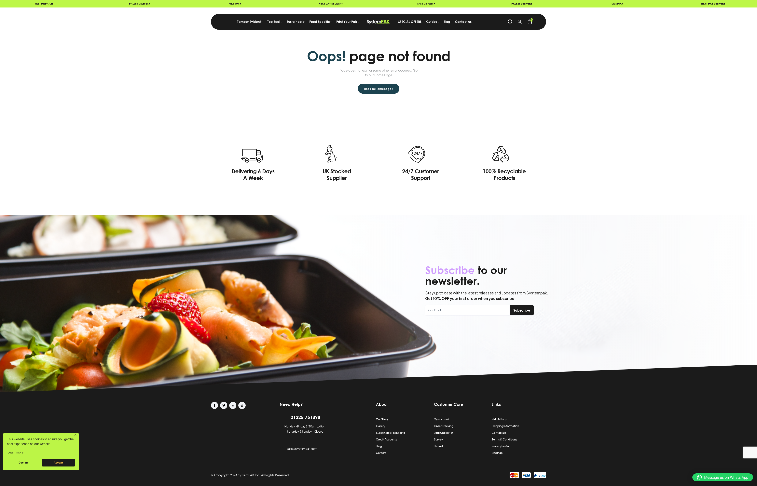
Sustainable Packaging (390, 432)
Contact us (499, 432)
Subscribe (521, 310)
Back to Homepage (378, 88)
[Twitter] (223, 405)
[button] (722, 477)
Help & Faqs (499, 419)
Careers (381, 452)
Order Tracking (443, 426)
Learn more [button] (15, 452)
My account (441, 419)
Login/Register (443, 432)
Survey (438, 439)
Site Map (497, 452)
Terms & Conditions (504, 439)
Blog (379, 446)
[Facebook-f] (214, 405)
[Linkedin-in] (232, 405)
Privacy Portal (500, 446)
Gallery (380, 426)
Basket (438, 446)
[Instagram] (241, 405)
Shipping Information (505, 426)
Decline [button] (24, 462)
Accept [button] (58, 462)
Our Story (382, 419)
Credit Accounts (386, 439)
